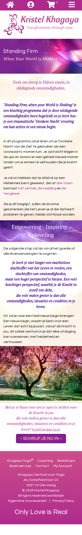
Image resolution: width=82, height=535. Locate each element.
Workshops (66, 460)
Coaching (45, 460)
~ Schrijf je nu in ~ (41, 438)
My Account (62, 466)
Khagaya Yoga (20, 460)
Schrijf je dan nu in (46, 429)
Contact (42, 466)
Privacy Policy (63, 501)
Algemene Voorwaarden (27, 501)
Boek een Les (21, 466)
